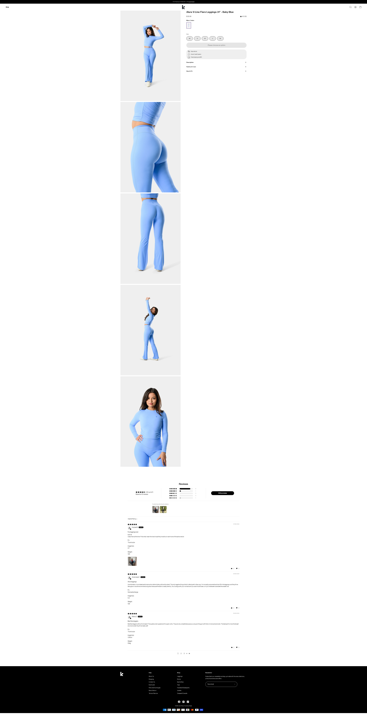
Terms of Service (153, 693)
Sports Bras (180, 682)
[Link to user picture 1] (132, 561)
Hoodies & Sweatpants (183, 687)
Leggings (179, 676)
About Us (151, 676)
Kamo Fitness (181, 705)
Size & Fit (189, 71)
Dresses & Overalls (182, 693)
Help (150, 672)
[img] (243, 16)
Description (190, 62)
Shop (178, 672)
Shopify (190, 705)
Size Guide (152, 685)
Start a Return (152, 690)
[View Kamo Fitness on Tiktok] (187, 701)
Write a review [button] (222, 493)
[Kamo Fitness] (183, 7)
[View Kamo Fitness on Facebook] (179, 701)
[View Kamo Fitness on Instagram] (183, 701)
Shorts (179, 679)
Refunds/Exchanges (154, 687)
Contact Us (152, 682)
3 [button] (184, 653)
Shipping (151, 679)
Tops (178, 685)
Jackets (179, 690)
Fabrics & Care (191, 67)
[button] (173, 488)
